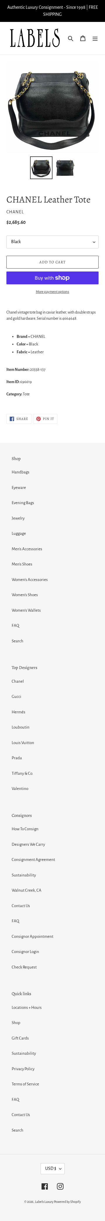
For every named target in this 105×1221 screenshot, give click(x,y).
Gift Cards (20, 1038)
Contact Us (21, 906)
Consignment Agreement (33, 859)
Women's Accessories (30, 579)
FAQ (15, 625)
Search (17, 641)
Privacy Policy (23, 1069)
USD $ (50, 1168)
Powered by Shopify (67, 1201)
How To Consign (25, 829)
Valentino (20, 788)
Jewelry (18, 518)
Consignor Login (25, 952)
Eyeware (19, 487)
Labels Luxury (44, 1201)
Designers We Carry (28, 844)
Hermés (18, 712)
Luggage (19, 533)
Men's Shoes (22, 564)
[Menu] (95, 38)
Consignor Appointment (32, 936)
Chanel (18, 681)
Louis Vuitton (23, 743)
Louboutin (20, 727)
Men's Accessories (27, 549)
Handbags (20, 472)
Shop (16, 1023)
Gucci (16, 696)
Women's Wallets (26, 610)
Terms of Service (25, 1084)
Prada (17, 758)
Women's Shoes (25, 595)
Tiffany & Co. (22, 773)
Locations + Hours (27, 1007)
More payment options (52, 292)
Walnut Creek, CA (26, 890)
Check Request (24, 967)
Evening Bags (23, 503)
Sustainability (24, 875)
